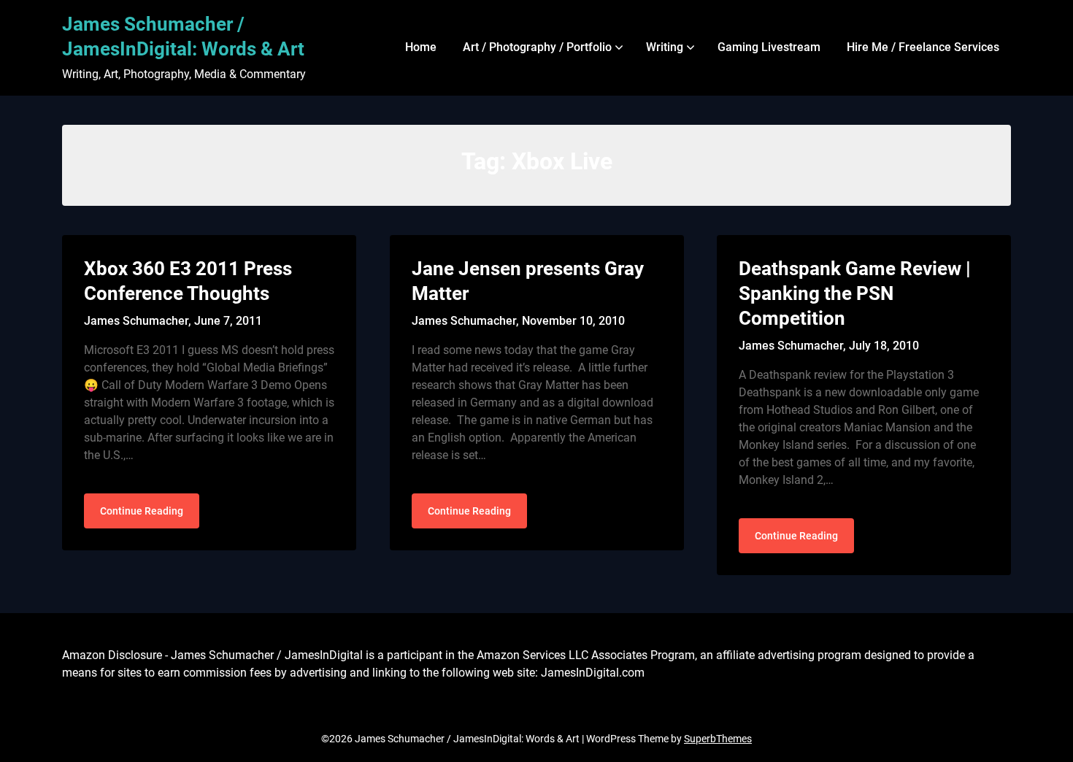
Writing (664, 47)
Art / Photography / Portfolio (537, 47)
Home (420, 47)
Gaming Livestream (769, 47)
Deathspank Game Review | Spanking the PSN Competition (855, 293)
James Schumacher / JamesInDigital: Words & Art (183, 36)
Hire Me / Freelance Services (923, 47)
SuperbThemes (718, 738)
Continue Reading (141, 511)
